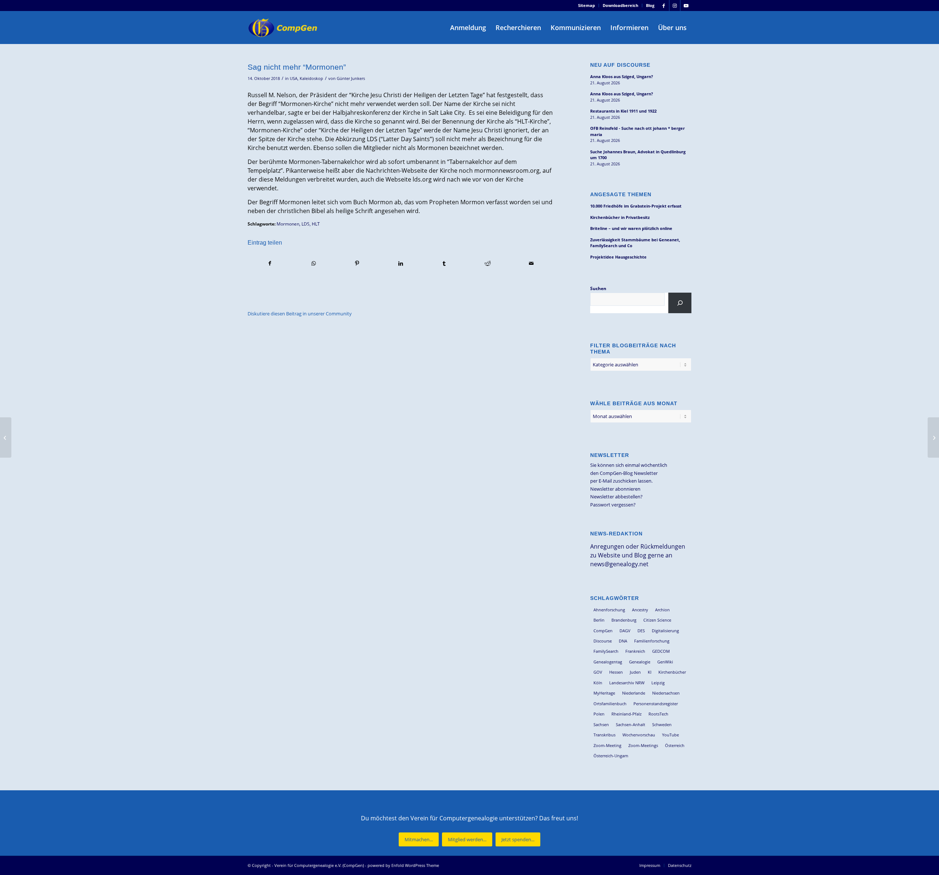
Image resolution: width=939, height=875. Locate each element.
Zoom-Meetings (643, 745)
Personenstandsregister (655, 703)
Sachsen (601, 724)
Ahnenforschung (609, 609)
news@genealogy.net (619, 564)
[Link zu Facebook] (663, 5)
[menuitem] (586, 5)
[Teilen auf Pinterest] (357, 263)
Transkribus (604, 734)
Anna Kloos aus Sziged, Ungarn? (621, 76)
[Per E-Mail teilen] (531, 263)
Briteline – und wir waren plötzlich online (631, 228)
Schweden (662, 724)
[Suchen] (679, 303)
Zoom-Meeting (607, 745)
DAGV (625, 630)
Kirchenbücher (672, 672)
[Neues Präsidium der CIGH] (5, 437)
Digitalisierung (665, 630)
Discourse (602, 641)
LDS (306, 224)
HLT (316, 224)
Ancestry (640, 609)
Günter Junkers (351, 78)
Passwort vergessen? (613, 504)
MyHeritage (604, 693)
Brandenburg (623, 620)
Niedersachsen (666, 693)
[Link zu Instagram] (674, 5)
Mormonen (288, 224)
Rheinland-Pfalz (626, 714)
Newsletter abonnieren (615, 489)
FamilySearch (605, 651)
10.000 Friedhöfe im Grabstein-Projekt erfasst (636, 206)
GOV (597, 672)
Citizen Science (657, 620)
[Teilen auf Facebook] (270, 263)
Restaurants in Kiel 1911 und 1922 (623, 111)
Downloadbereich (620, 5)
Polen (598, 714)
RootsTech (658, 714)
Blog (650, 5)
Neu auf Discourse (620, 65)
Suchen (598, 288)
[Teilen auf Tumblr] (444, 263)
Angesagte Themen (620, 194)
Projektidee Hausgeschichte (618, 257)
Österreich (674, 745)
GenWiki (665, 662)
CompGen (603, 630)
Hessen (616, 672)
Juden (635, 672)
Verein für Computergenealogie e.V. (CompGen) (319, 865)
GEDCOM (661, 651)
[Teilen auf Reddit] (487, 263)
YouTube (670, 734)
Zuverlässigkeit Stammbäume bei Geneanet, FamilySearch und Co (635, 243)
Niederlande (633, 693)
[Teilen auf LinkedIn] (400, 263)
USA (293, 78)
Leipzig (658, 682)
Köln (597, 682)
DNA (623, 641)
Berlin (598, 620)
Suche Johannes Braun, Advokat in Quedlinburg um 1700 (638, 155)
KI (649, 672)
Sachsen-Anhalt (630, 724)
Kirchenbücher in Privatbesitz (620, 217)
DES (641, 630)
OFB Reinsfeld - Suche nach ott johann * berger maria (637, 131)
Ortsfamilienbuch (609, 703)
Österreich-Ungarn (610, 755)
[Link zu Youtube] (685, 5)
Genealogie (639, 662)
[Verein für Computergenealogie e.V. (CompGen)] (283, 27)
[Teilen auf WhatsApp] (313, 263)
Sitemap (586, 5)
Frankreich (635, 651)
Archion (662, 609)
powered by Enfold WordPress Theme (403, 865)
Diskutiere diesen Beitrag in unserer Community (300, 313)
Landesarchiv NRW (626, 682)
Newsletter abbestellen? (616, 496)
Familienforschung (651, 641)
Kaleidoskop (311, 78)
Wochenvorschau (638, 734)
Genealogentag (607, 662)
